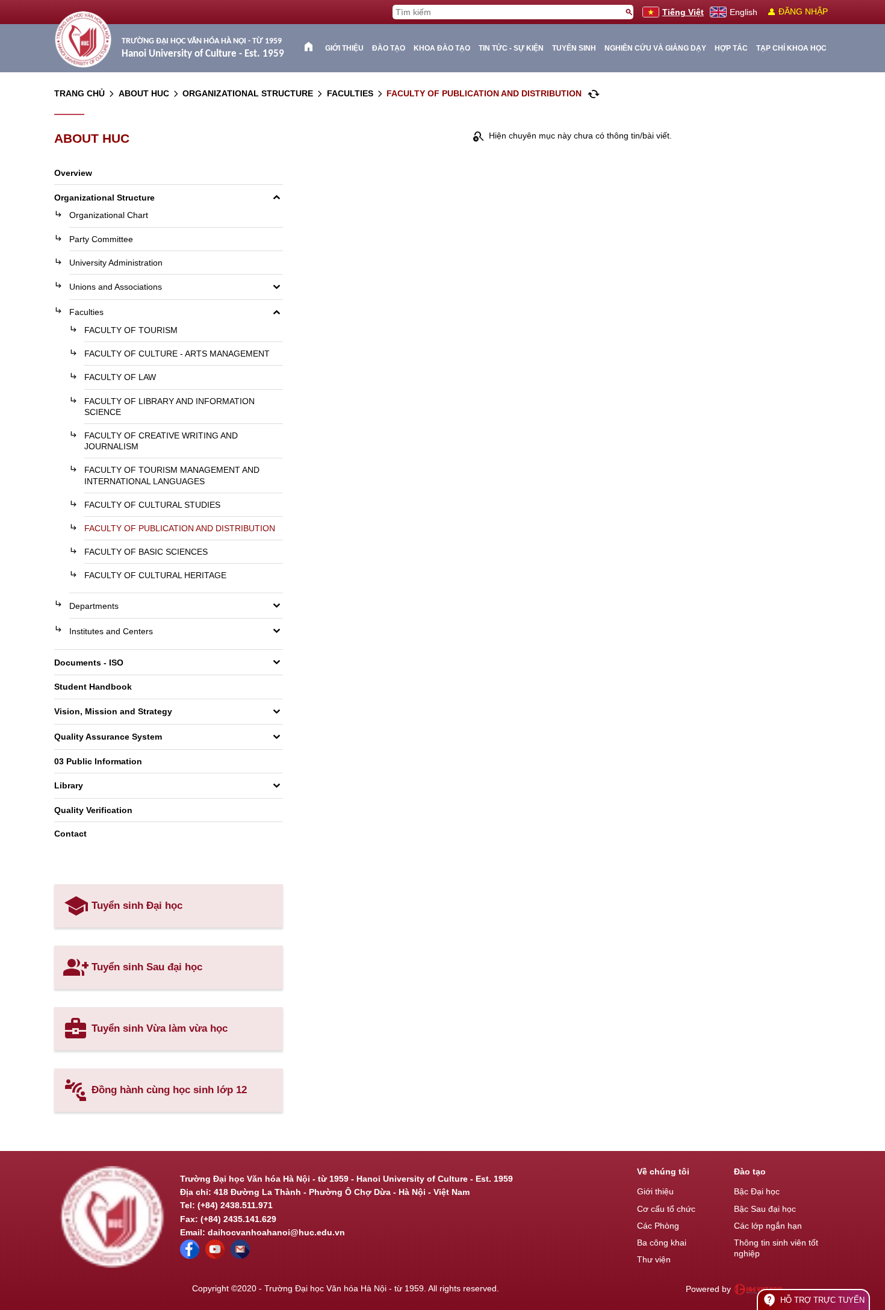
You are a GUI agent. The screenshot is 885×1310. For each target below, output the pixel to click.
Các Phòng (658, 1225)
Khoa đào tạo (442, 48)
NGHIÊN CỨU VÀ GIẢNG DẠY (655, 48)
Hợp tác (731, 48)
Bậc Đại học (757, 1191)
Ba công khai (661, 1242)
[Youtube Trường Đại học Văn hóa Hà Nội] (215, 1256)
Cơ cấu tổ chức (666, 1209)
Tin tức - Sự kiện (511, 48)
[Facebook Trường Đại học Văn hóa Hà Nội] (189, 1256)
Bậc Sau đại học (765, 1209)
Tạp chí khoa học (791, 48)
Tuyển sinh (574, 48)
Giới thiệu (344, 48)
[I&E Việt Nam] (758, 1289)
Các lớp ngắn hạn (768, 1225)
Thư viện (654, 1259)
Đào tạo (388, 48)
